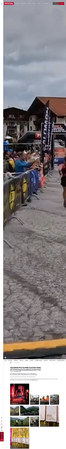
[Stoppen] (5, 357)
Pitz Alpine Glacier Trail (16, 362)
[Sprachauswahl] (57, 3)
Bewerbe (26, 360)
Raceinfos (31, 360)
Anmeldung (16, 360)
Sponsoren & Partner (61, 360)
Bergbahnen (23, 3)
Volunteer (45, 360)
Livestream (10, 360)
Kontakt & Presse (52, 360)
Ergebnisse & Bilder (38, 360)
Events (39, 3)
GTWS (6, 360)
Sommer (34, 3)
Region (17, 3)
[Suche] (54, 3)
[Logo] (9, 3)
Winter (29, 3)
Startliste (21, 360)
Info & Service (45, 3)
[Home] (10, 362)
